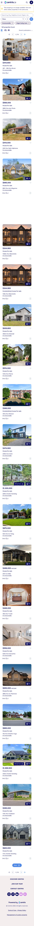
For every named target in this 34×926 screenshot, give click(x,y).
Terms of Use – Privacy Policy (17, 910)
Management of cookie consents (17, 915)
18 (29, 564)
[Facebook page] (13, 894)
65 (29, 524)
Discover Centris (17, 879)
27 (29, 364)
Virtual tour (18, 484)
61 (29, 484)
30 (29, 98)
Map (5, 30)
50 (29, 284)
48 (29, 178)
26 (29, 58)
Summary (9, 30)
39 (29, 444)
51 (29, 244)
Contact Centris (17, 889)
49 (29, 803)
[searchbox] (16, 15)
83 (29, 763)
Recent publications (25, 30)
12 (29, 683)
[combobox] (17, 15)
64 (29, 324)
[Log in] (31, 2)
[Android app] (25, 894)
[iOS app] (21, 894)
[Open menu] (1, 2)
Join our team (17, 884)
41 (29, 138)
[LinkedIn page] (17, 894)
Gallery (2, 30)
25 (29, 644)
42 (29, 404)
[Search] (26, 2)
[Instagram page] (9, 894)
